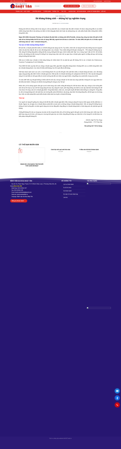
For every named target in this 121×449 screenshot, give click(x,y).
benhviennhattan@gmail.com (23, 192)
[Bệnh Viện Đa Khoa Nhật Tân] (21, 6)
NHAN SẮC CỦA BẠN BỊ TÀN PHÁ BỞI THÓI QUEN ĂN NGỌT (31, 165)
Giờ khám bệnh (81, 11)
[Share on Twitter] (57, 135)
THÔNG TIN (55, 11)
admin (67, 23)
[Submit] (59, 6)
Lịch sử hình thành (98, 1)
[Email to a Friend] (60, 135)
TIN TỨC (63, 11)
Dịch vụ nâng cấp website (56, 438)
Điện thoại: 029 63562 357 (19, 188)
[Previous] (21, 156)
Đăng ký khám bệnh (93, 11)
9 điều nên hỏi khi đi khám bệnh (89, 149)
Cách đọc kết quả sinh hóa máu (60, 149)
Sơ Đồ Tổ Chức (107, 1)
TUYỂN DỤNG (47, 11)
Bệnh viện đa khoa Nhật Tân (25, 196)
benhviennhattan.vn (22, 194)
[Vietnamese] (98, 6)
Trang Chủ (19, 11)
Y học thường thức (60, 16)
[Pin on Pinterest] (63, 135)
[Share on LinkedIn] (66, 135)
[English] (100, 6)
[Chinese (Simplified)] (102, 6)
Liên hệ (103, 11)
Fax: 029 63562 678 (17, 190)
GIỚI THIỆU (27, 11)
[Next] (99, 156)
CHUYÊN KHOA (36, 11)
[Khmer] (105, 6)
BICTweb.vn (68, 438)
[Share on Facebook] (54, 135)
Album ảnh (72, 11)
